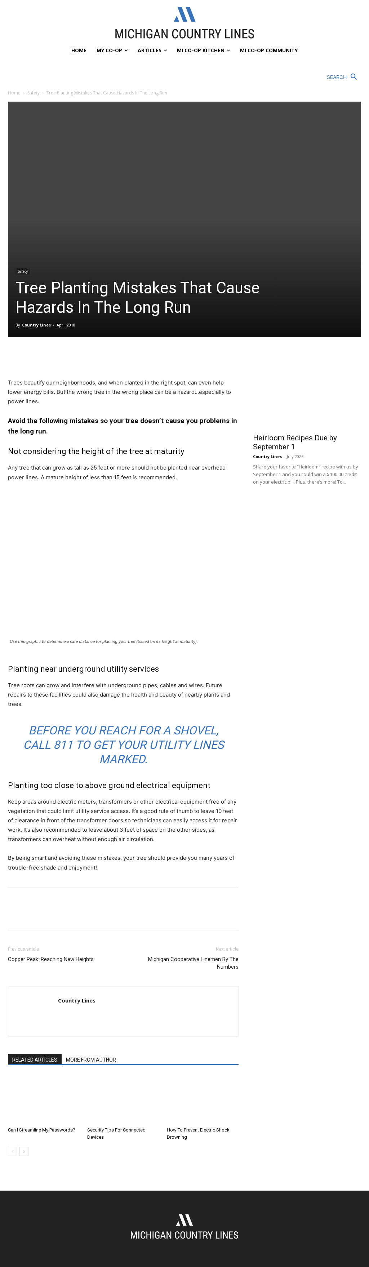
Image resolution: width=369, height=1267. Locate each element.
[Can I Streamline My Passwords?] (44, 1099)
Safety (33, 93)
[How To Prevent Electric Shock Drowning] (203, 1099)
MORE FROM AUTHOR (91, 1060)
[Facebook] (15, 357)
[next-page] (23, 1151)
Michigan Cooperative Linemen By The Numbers (193, 963)
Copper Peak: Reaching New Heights (51, 959)
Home (14, 93)
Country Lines (36, 325)
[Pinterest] (48, 357)
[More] (81, 357)
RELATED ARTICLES (34, 1060)
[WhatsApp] (65, 357)
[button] (344, 77)
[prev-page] (12, 1151)
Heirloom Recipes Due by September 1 (295, 442)
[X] (32, 357)
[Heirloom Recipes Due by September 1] (307, 389)
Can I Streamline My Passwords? (41, 1130)
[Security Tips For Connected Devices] (123, 1099)
